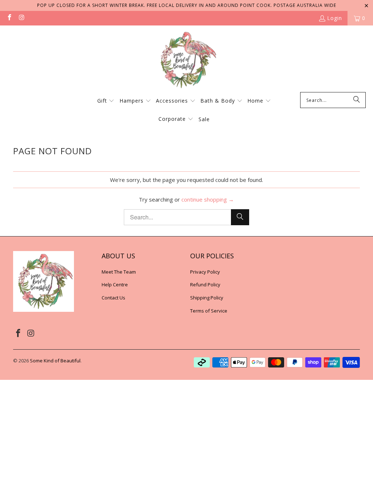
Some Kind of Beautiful (55, 360)
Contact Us (113, 297)
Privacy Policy (205, 272)
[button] (106, 101)
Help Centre (115, 284)
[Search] (357, 100)
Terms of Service (208, 310)
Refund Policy (205, 284)
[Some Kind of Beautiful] (186, 60)
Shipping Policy (206, 297)
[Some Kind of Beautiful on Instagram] (21, 18)
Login (334, 18)
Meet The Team (119, 272)
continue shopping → (207, 199)
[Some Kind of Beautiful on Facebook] (9, 18)
